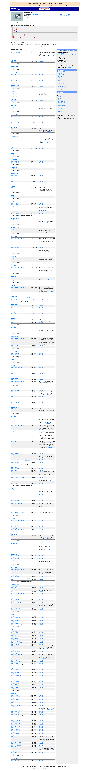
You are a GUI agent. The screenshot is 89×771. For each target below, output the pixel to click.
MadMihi (17, 453)
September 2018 (15, 452)
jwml (16, 471)
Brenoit (16, 502)
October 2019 (14, 327)
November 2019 (15, 318)
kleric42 (17, 402)
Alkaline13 (17, 673)
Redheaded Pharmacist (20, 93)
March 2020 (14, 296)
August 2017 (14, 598)
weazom (17, 322)
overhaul (17, 632)
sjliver (16, 609)
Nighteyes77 (18, 723)
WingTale (17, 576)
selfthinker (17, 52)
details (69, 67)
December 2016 (15, 758)
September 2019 (15, 336)
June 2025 (13, 60)
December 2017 (15, 543)
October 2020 (14, 236)
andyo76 (17, 733)
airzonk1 (17, 213)
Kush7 (16, 470)
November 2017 (15, 554)
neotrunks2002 (18, 641)
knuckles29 (17, 579)
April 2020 (13, 285)
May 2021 (13, 195)
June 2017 (13, 629)
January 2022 (14, 167)
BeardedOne (18, 620)
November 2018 (15, 407)
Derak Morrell (18, 622)
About (71, 9)
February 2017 (14, 719)
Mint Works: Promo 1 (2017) (21, 297)
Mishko (16, 695)
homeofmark (18, 116)
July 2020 (13, 256)
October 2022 (14, 127)
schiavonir (17, 623)
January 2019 (14, 388)
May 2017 (13, 668)
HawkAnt (17, 313)
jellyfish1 (17, 631)
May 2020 (13, 276)
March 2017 (14, 693)
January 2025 (14, 72)
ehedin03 (17, 203)
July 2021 (13, 186)
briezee (16, 724)
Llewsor (17, 669)
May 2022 (13, 153)
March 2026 (14, 51)
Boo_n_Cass (17, 68)
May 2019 (13, 365)
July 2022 (13, 147)
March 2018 (14, 518)
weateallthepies (18, 712)
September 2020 (15, 246)
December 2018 (15, 401)
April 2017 (13, 680)
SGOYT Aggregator (18, 9)
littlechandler (18, 602)
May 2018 (13, 511)
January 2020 (14, 312)
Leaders (66, 9)
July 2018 (13, 488)
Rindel (16, 280)
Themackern (18, 751)
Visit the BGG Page (64, 17)
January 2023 (14, 114)
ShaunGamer (18, 726)
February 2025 (14, 66)
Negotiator (17, 714)
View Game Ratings (64, 15)
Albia (16, 418)
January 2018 (14, 534)
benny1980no (18, 742)
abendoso (17, 204)
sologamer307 (18, 624)
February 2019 (14, 378)
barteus (17, 760)
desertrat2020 (18, 347)
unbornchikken (18, 683)
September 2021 (15, 180)
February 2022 (14, 159)
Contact (76, 9)
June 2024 (13, 79)
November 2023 (15, 85)
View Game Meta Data (65, 14)
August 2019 (14, 351)
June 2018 (13, 499)
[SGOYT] (52, 55)
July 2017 (13, 614)
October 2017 (14, 567)
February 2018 (14, 525)
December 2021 (15, 173)
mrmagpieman (18, 557)
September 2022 (15, 136)
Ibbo (16, 307)
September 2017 (15, 584)
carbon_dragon (18, 379)
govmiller (17, 86)
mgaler (16, 396)
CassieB (17, 122)
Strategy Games (34, 14)
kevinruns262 (18, 601)
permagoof (17, 616)
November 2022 (15, 121)
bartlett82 (17, 587)
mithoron (17, 650)
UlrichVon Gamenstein (20, 476)
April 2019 (13, 372)
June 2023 (13, 99)
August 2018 (14, 467)
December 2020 (15, 218)
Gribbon (17, 732)
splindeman (17, 608)
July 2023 (13, 91)
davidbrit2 (17, 701)
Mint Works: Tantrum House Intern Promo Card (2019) (27, 212)
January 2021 (14, 201)
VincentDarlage (18, 361)
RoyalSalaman (18, 528)
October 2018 (14, 416)
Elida (16, 61)
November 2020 (15, 227)
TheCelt (17, 345)
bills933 (17, 353)
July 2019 (13, 359)
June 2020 (13, 265)
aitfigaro (17, 169)
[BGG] (12, 52)
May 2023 (13, 105)
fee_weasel (17, 575)
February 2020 (14, 304)
